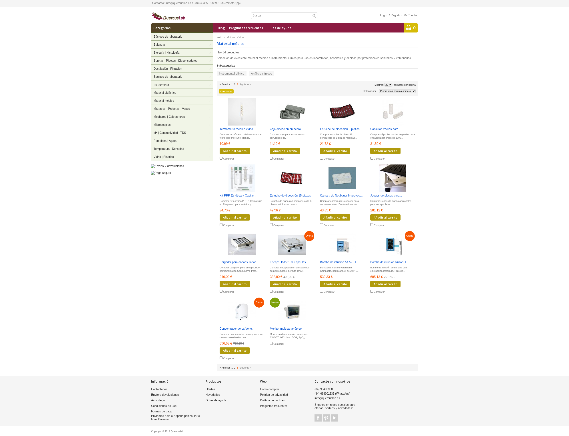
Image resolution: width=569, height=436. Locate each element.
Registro (396, 15)
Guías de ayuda (279, 28)
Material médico (164, 100)
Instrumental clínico (231, 73)
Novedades (213, 394)
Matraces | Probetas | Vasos (172, 108)
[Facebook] (318, 418)
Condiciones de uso (163, 406)
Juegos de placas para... (386, 195)
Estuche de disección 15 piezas (290, 195)
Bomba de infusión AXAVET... (339, 262)
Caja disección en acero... (286, 129)
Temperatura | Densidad (169, 148)
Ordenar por (369, 91)
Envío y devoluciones (165, 394)
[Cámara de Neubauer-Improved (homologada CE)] (342, 178)
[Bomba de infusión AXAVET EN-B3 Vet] (342, 245)
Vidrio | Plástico (164, 156)
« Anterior (225, 84)
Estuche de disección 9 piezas (340, 129)
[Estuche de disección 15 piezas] (292, 178)
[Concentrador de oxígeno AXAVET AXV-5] (242, 312)
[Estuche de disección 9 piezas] (342, 112)
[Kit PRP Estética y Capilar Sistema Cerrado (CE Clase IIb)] (242, 178)
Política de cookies (272, 400)
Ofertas (210, 389)
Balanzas (160, 44)
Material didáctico (165, 92)
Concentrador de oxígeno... (237, 328)
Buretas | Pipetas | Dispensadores (175, 60)
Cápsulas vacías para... (385, 129)
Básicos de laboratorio (168, 36)
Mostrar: (379, 84)
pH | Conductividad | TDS (170, 132)
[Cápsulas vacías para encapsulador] (392, 112)
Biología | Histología (166, 52)
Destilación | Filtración (168, 68)
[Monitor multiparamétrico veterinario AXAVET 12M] (292, 312)
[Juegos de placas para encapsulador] (392, 178)
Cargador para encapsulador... (239, 262)
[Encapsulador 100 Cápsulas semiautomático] (292, 245)
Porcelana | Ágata (165, 140)
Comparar (228, 158)
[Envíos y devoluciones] (167, 166)
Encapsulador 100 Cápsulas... (289, 262)
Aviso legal (158, 400)
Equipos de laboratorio (168, 76)
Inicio (219, 37)
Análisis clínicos (261, 73)
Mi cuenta (410, 15)
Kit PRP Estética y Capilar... (238, 195)
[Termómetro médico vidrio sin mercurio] (242, 112)
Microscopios (162, 124)
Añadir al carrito (234, 151)
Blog (221, 28)
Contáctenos (159, 389)
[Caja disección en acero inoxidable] (292, 112)
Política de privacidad (274, 394)
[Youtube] (334, 418)
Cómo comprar (269, 389)
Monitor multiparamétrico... (287, 328)
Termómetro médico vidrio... (238, 129)
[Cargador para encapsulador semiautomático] (242, 245)
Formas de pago (161, 411)
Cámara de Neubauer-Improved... (341, 195)
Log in (384, 15)
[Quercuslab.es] (168, 16)
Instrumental (162, 84)
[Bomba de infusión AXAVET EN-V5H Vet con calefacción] (392, 245)
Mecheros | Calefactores (169, 116)
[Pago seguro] (161, 172)
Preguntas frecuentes (246, 28)
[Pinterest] (326, 418)
